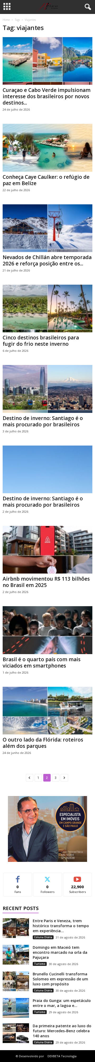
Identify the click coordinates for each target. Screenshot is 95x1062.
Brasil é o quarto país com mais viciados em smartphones (41, 662)
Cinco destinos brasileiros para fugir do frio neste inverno (41, 340)
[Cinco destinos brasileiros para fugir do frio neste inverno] (47, 308)
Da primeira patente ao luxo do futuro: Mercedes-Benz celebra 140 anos (62, 1030)
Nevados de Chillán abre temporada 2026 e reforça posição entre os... (47, 260)
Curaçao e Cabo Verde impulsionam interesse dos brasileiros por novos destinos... (47, 96)
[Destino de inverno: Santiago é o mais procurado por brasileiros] (47, 389)
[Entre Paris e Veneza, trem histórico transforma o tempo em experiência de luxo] (16, 928)
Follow (47, 877)
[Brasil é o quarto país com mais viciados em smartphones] (47, 630)
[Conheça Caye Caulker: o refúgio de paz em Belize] (47, 147)
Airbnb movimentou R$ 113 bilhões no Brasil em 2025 (46, 582)
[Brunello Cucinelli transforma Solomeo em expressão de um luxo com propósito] (16, 981)
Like (18, 877)
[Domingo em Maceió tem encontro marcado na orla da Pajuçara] (16, 955)
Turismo (39, 964)
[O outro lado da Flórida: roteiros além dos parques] (47, 710)
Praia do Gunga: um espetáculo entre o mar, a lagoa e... (62, 1003)
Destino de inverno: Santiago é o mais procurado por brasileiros (43, 421)
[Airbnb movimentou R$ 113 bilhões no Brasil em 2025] (47, 550)
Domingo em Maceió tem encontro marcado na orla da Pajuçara (60, 952)
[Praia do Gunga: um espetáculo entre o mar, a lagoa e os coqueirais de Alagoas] (16, 1008)
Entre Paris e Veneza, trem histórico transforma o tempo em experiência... (61, 925)
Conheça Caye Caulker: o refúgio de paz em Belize (46, 180)
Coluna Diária (43, 937)
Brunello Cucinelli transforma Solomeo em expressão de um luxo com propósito (60, 978)
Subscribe (77, 877)
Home (6, 20)
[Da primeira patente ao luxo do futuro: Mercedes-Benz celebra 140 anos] (16, 1033)
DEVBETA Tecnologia (62, 1056)
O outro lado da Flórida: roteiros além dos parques (43, 742)
